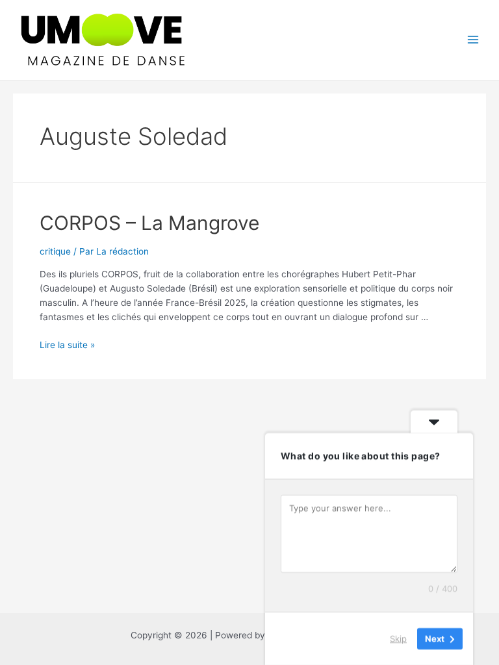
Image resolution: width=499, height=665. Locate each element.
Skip (398, 638)
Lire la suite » (67, 345)
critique (55, 251)
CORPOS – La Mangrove (149, 222)
